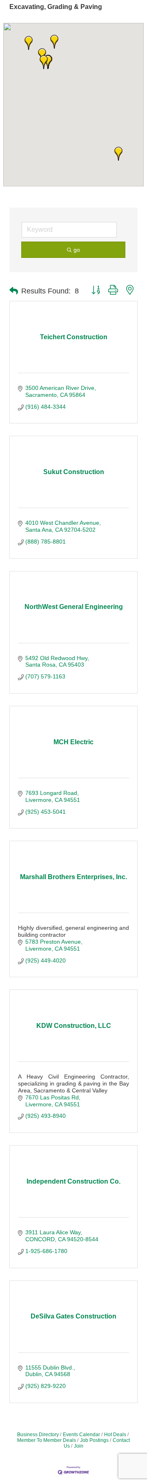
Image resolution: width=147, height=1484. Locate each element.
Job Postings (94, 1440)
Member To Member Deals (46, 1440)
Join (78, 1446)
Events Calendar (81, 1434)
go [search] (77, 249)
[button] (118, 153)
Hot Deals (115, 1434)
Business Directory (38, 1434)
